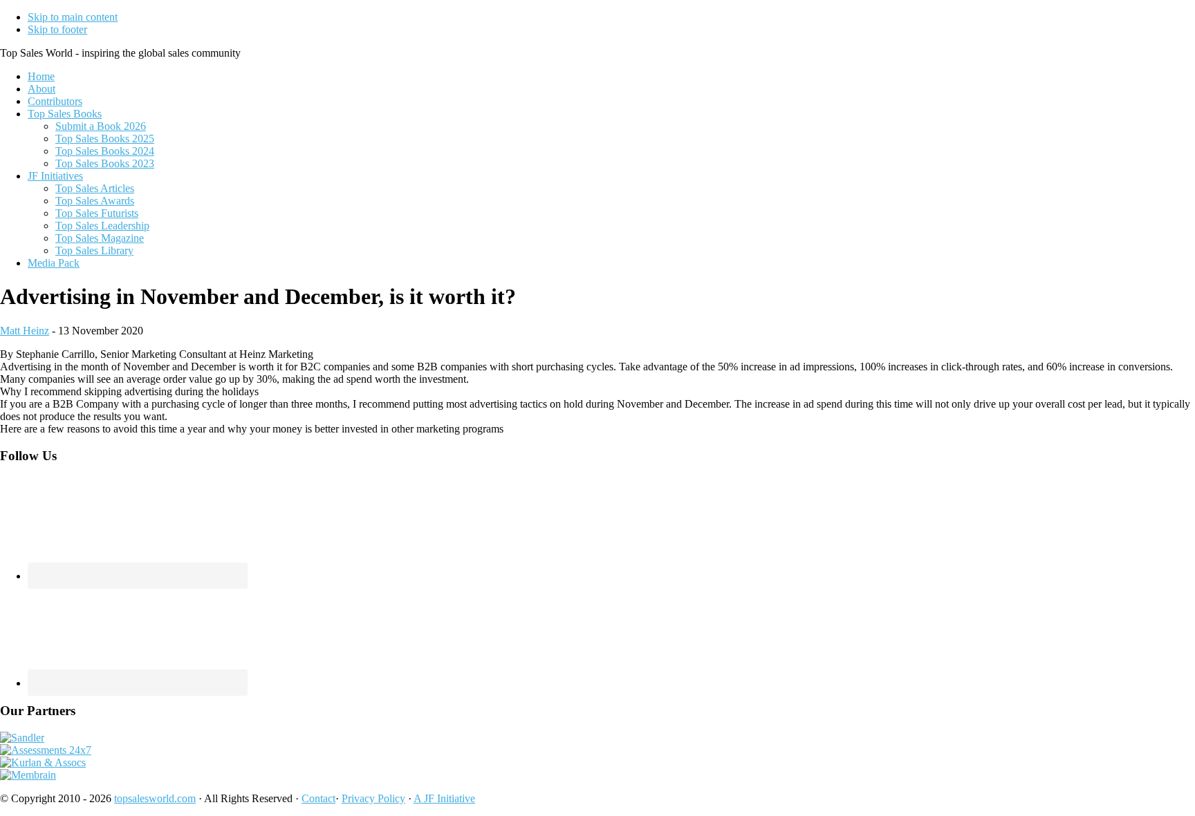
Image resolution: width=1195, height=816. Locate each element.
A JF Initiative (444, 798)
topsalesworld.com (155, 798)
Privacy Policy (373, 798)
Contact (318, 798)
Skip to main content (73, 17)
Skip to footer (57, 29)
